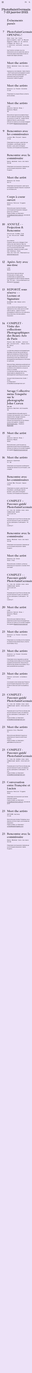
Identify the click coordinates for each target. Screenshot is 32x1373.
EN (26, 2)
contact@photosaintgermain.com (16, 719)
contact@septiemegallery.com (15, 826)
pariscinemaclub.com (13, 254)
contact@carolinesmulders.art (15, 215)
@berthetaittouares (12, 424)
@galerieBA (10, 425)
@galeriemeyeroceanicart (21, 123)
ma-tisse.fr (16, 282)
